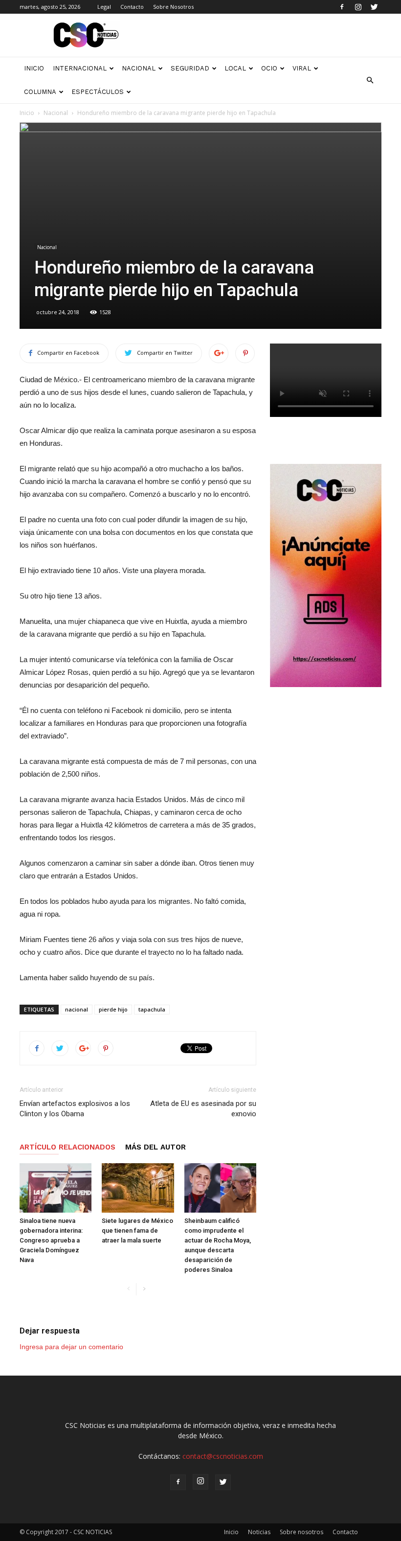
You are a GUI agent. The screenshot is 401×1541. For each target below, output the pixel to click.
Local (235, 68)
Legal (104, 6)
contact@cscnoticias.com (222, 1456)
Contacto (132, 6)
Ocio (269, 68)
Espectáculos (97, 91)
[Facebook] (341, 7)
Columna (40, 91)
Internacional (80, 68)
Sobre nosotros (301, 1532)
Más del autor (155, 1147)
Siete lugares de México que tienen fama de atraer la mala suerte (137, 1230)
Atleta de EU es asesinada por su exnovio (203, 1108)
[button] (369, 80)
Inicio (27, 113)
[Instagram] (358, 7)
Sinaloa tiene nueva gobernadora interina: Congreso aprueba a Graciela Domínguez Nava (51, 1240)
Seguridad (190, 68)
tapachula (151, 1009)
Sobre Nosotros (173, 6)
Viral (301, 68)
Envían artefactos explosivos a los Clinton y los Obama (75, 1108)
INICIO (34, 68)
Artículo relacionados (67, 1147)
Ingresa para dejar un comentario (71, 1347)
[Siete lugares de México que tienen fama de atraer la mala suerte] (138, 1188)
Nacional (139, 68)
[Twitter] (374, 7)
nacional (76, 1009)
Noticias (259, 1532)
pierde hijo (113, 1009)
